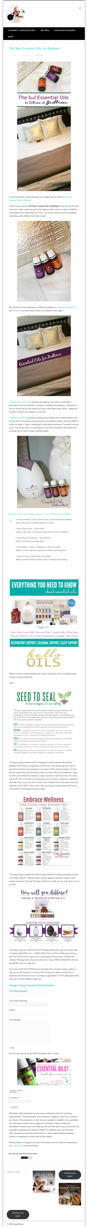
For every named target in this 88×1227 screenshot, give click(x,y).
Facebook (62, 8)
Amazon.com (17, 1145)
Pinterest (71, 8)
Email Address (14, 1098)
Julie (14, 55)
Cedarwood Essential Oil (19, 402)
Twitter (66, 8)
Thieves (16, 310)
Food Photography (65, 30)
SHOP (10, 37)
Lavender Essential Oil (18, 418)
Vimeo (76, 8)
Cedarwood (70, 307)
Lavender (60, 307)
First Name (13, 1092)
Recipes (45, 30)
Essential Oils (39, 55)
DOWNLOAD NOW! (70, 1174)
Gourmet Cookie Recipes (22, 30)
